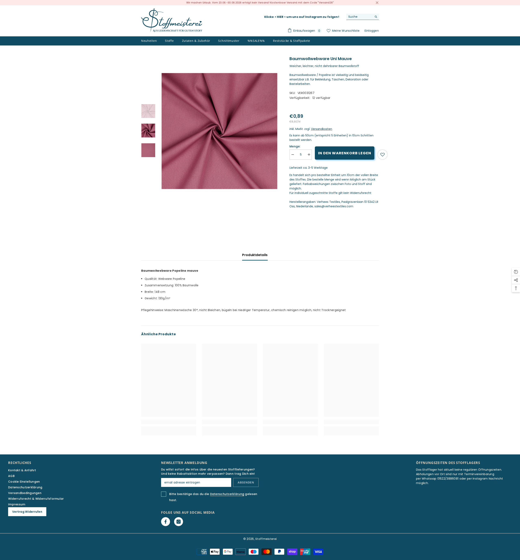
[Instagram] (178, 521)
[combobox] (359, 17)
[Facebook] (165, 521)
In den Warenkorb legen (344, 153)
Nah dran (377, 2)
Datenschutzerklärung (227, 494)
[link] (382, 154)
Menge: (294, 146)
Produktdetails (255, 255)
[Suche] (362, 17)
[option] (219, 131)
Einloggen (372, 31)
